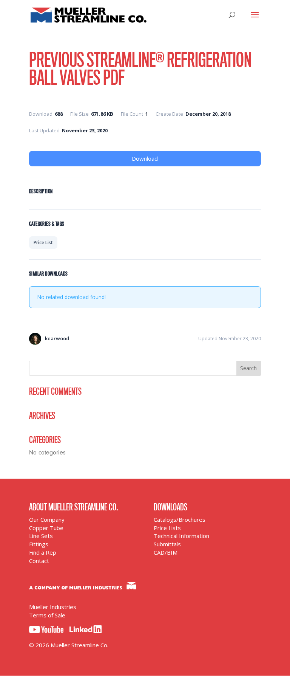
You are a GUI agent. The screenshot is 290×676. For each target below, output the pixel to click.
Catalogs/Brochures (179, 519)
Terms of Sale (47, 615)
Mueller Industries (52, 607)
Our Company (47, 519)
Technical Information (181, 536)
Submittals (167, 544)
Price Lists (167, 528)
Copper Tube (46, 528)
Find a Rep (42, 552)
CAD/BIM (165, 552)
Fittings (38, 544)
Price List (43, 242)
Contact (39, 560)
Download (145, 158)
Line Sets (41, 536)
